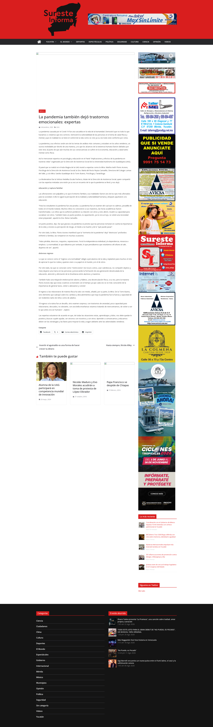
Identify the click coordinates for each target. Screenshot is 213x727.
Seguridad (122, 42)
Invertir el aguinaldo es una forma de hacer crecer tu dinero (59, 347)
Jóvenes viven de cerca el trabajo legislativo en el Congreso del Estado (161, 566)
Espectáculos (95, 42)
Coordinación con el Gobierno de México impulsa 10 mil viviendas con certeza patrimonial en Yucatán (160, 524)
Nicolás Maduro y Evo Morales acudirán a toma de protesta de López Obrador (85, 386)
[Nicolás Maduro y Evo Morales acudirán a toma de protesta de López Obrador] (85, 364)
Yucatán (50, 42)
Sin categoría (42, 705)
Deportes (80, 42)
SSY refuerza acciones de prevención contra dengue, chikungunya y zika (161, 556)
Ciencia (145, 42)
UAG (57, 127)
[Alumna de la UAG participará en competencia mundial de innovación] (51, 364)
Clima (38, 632)
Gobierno (40, 660)
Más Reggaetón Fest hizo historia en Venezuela (137, 640)
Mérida (39, 671)
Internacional (42, 666)
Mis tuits (141, 591)
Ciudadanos (41, 626)
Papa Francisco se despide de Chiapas (118, 383)
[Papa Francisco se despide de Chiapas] (119, 364)
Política (109, 42)
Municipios (41, 682)
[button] (55, 42)
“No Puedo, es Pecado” (127, 650)
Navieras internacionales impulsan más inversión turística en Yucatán (159, 546)
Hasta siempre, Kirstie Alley (119, 345)
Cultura (135, 42)
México (42, 111)
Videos (168, 42)
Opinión (157, 42)
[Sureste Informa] (39, 42)
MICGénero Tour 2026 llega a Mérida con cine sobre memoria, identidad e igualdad (161, 536)
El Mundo (65, 42)
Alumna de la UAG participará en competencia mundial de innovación (51, 389)
